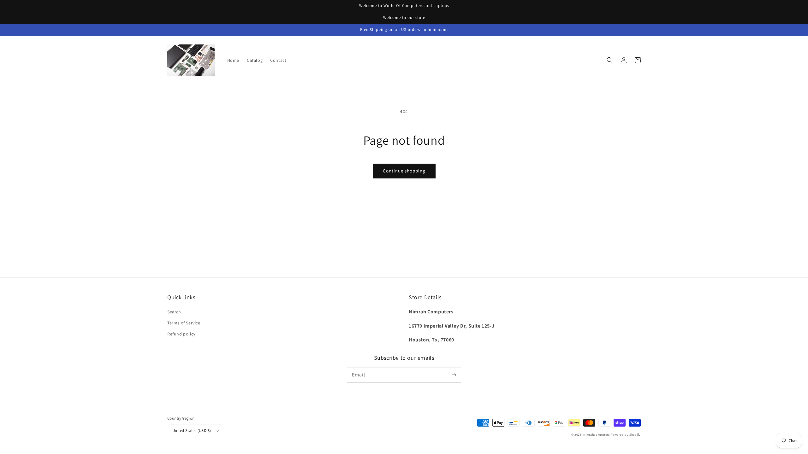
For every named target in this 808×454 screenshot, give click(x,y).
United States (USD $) (191, 430)
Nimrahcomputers (596, 435)
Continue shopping (404, 171)
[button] (610, 60)
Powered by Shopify (625, 435)
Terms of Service (183, 323)
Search (174, 312)
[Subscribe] (454, 375)
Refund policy (181, 334)
